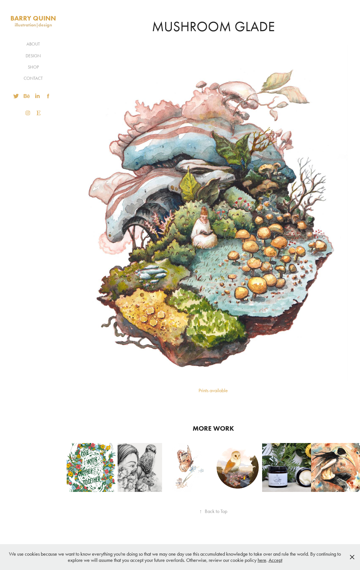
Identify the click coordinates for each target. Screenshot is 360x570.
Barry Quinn (33, 18)
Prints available (213, 390)
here (262, 560)
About (33, 44)
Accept (275, 560)
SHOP (33, 67)
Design (33, 55)
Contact (33, 78)
